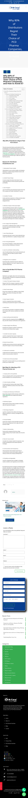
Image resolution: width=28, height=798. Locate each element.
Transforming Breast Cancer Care (9, 637)
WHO (4, 395)
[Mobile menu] (26, 7)
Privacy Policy (8, 741)
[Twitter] (11, 3)
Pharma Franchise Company (10, 675)
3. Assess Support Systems (12, 113)
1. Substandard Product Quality (13, 95)
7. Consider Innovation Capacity (13, 118)
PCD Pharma (7, 661)
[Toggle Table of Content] (22, 89)
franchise (6, 651)
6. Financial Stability (11, 132)
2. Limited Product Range (12, 96)
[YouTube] (13, 3)
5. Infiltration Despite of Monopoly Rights (15, 100)
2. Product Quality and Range (13, 126)
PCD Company (8, 658)
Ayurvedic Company (9, 649)
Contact (7, 728)
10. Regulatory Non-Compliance (14, 107)
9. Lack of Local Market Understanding (15, 106)
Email (4, 555)
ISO (9, 395)
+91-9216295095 (10, 773)
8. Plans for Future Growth (12, 134)
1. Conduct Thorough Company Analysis (15, 110)
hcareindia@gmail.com (19, 1)
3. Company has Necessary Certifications (15, 128)
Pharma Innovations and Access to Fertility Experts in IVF (13, 633)
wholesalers (5, 152)
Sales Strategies (8, 680)
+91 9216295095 (8, 1)
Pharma (6, 665)
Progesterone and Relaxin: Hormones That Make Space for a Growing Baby (12, 624)
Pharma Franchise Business (10, 673)
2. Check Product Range (12, 111)
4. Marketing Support (12, 129)
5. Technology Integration (12, 130)
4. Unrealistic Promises (12, 99)
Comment (5, 534)
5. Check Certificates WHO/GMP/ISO (14, 115)
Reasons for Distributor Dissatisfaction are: (13, 94)
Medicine (6, 656)
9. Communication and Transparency (14, 136)
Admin (13, 492)
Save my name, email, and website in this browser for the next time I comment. (12, 567)
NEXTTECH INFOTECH (19, 791)
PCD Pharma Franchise (10, 723)
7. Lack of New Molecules (12, 103)
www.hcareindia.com (11, 780)
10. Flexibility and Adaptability (14, 137)
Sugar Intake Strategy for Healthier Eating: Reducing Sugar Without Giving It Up (13, 628)
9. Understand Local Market (13, 121)
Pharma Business (8, 668)
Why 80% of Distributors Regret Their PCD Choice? (12, 92)
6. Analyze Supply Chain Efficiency (14, 117)
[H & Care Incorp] (14, 8)
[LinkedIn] (15, 3)
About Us (8, 720)
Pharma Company (8, 670)
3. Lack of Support (11, 98)
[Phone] (24, 790)
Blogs (7, 726)
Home (7, 718)
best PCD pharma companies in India (12, 475)
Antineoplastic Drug (9, 646)
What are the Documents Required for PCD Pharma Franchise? (13, 619)
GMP (7, 395)
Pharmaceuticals (8, 677)
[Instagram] (18, 3)
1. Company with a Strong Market (14, 125)
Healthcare (7, 654)
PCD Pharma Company (9, 663)
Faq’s (7, 738)
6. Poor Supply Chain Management (14, 102)
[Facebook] (9, 3)
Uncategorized (7, 682)
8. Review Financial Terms (12, 119)
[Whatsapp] (24, 794)
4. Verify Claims (11, 114)
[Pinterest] (17, 3)
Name (5, 550)
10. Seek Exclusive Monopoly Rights (15, 122)
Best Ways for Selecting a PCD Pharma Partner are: (15, 123)
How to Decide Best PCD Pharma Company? (14, 109)
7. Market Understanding (12, 133)
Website (5, 561)
